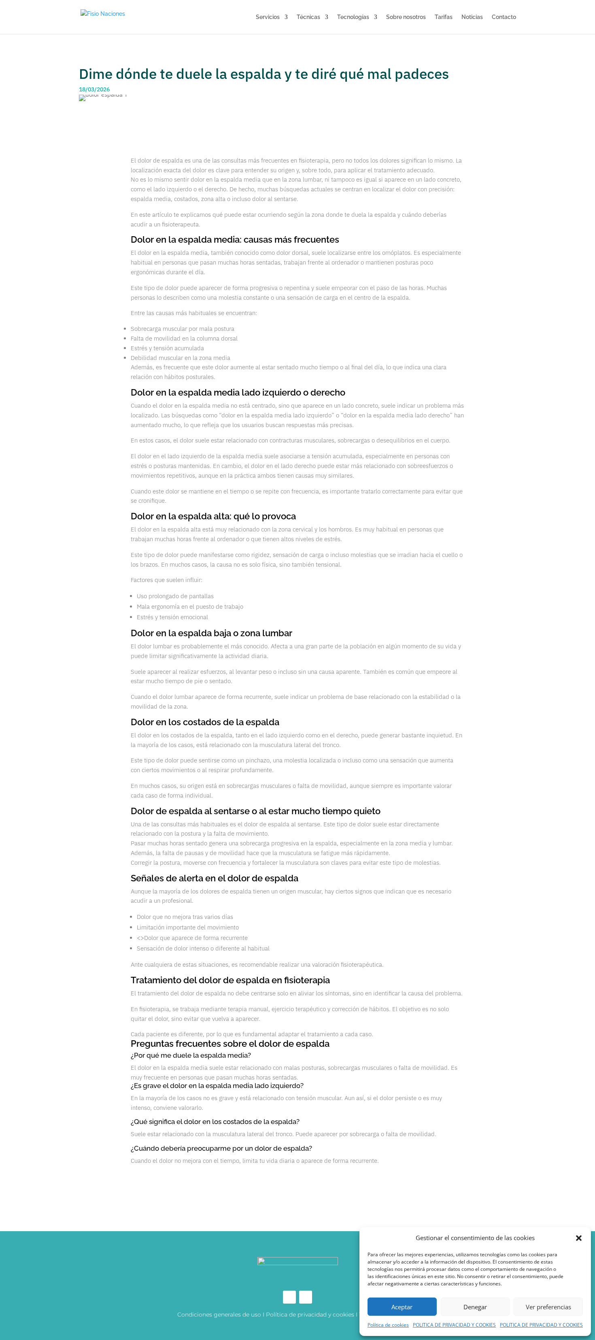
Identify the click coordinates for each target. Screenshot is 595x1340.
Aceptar (401, 1307)
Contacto (504, 17)
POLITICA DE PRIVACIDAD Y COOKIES (454, 1324)
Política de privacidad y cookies (310, 1314)
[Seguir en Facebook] (289, 1297)
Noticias (472, 17)
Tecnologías (353, 17)
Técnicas (308, 17)
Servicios (268, 17)
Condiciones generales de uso (219, 1314)
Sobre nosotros (406, 17)
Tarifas (444, 17)
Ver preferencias (548, 1307)
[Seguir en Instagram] (305, 1297)
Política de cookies (388, 1324)
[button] (579, 1238)
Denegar (475, 1307)
